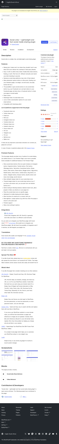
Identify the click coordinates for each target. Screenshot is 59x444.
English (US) (55, 85)
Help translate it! (44, 10)
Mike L (24, 396)
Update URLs (5, 307)
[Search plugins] (16, 15)
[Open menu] (56, 2)
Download (44, 42)
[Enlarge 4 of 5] (36, 352)
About (3, 407)
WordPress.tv (34, 415)
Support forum (30, 148)
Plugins (17, 412)
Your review (44, 131)
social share (54, 100)
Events (46, 410)
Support (55, 49)
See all (56, 131)
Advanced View (45, 104)
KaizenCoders (15, 44)
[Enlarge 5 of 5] (36, 359)
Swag (47, 415)
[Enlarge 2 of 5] (11, 356)
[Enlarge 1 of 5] (11, 352)
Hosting (3, 412)
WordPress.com (6, 420)
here (17, 248)
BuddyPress (5, 427)
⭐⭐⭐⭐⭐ (27, 258)
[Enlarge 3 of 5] (23, 352)
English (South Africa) (10, 434)
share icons (54, 91)
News (2, 410)
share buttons (54, 88)
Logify (3, 337)
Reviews (12, 49)
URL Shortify (9, 213)
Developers (33, 412)
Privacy (3, 415)
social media (54, 97)
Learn (31, 407)
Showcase (18, 407)
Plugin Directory (5, 6)
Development (30, 49)
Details (5, 49)
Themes (18, 410)
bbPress (4, 425)
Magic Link (4, 296)
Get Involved (48, 407)
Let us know (12, 223)
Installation (21, 49)
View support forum (46, 145)
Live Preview (53, 42)
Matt (3, 422)
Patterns (18, 415)
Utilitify (3, 326)
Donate (47, 412)
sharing (55, 94)
